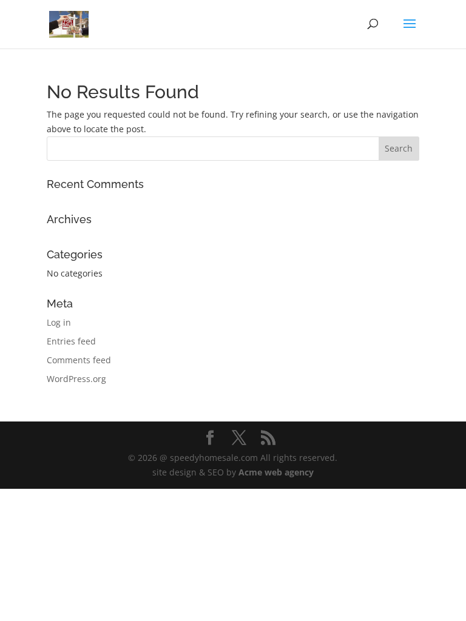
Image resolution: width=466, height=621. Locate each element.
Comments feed (79, 360)
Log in (59, 322)
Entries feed (71, 341)
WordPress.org (76, 378)
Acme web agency (276, 472)
